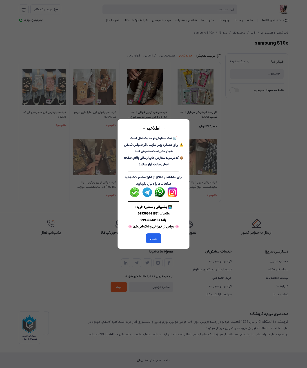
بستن (153, 238)
